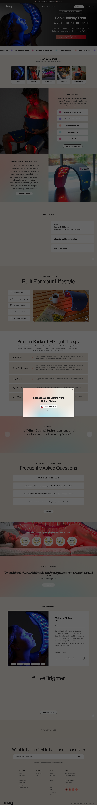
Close (48, 410)
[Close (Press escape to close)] (72, 390)
